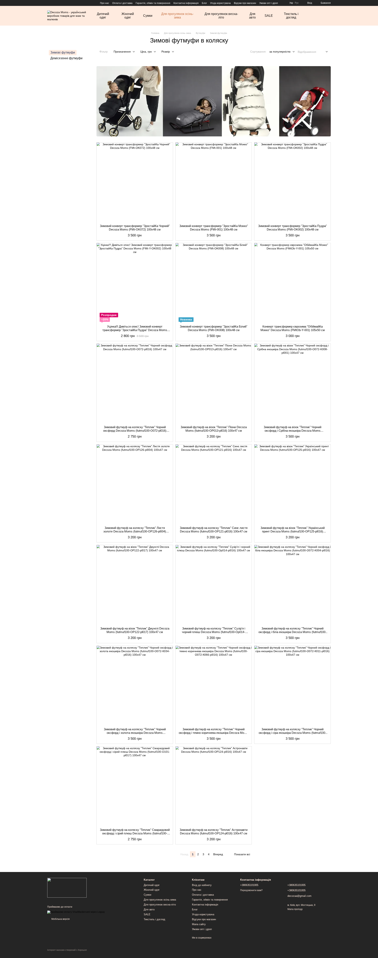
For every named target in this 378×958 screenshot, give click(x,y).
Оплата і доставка (122, 3)
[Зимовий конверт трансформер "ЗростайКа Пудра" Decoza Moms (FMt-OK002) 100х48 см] (292, 182)
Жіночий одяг (127, 15)
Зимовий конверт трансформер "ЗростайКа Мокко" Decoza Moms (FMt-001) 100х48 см (213, 227)
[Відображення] (324, 51)
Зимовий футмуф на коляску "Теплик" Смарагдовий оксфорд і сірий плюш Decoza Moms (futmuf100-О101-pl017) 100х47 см (135, 833)
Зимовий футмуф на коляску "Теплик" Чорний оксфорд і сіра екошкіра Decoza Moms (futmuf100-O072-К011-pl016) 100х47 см (292, 733)
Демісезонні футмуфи (66, 58)
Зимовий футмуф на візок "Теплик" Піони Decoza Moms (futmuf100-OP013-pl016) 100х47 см (214, 428)
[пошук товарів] (317, 16)
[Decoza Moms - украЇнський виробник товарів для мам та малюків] (67, 887)
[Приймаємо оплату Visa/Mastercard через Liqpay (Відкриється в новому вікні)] (76, 912)
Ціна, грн (146, 51)
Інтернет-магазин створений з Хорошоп (67, 950)
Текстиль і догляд (291, 15)
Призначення (122, 51)
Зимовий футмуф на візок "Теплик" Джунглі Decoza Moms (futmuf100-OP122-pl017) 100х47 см (134, 630)
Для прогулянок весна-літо (221, 15)
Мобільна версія (60, 919)
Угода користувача (220, 3)
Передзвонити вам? (251, 890)
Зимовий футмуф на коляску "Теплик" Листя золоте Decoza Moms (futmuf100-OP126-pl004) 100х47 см (134, 531)
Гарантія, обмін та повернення (153, 3)
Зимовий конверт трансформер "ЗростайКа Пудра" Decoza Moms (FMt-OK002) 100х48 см (292, 227)
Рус (297, 3)
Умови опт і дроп (268, 3)
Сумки (147, 15)
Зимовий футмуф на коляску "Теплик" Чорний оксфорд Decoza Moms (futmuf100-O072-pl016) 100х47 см (134, 430)
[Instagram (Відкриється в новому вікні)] (48, 3)
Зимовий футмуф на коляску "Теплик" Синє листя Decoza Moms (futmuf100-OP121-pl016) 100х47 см (213, 529)
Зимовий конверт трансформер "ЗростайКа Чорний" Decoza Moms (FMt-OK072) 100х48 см (135, 227)
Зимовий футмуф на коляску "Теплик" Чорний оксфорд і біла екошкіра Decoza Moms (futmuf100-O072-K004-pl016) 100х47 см (292, 632)
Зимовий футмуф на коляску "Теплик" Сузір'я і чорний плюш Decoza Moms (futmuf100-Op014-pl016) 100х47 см (213, 632)
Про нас (104, 3)
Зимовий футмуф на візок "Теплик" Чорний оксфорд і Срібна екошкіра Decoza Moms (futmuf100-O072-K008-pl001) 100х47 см (292, 430)
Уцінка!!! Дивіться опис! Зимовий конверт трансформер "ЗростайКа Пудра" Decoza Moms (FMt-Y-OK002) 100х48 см (134, 330)
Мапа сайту (199, 924)
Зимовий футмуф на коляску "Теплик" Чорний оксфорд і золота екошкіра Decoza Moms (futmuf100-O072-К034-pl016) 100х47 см (135, 733)
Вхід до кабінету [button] (202, 885)
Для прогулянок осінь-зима (177, 15)
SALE (269, 15)
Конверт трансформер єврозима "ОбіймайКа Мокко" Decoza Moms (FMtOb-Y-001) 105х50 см (292, 328)
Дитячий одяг (103, 15)
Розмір (165, 51)
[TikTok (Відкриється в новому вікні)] (53, 3)
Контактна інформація (186, 3)
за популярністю (280, 51)
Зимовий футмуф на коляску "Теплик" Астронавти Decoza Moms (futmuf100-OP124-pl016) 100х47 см (213, 831)
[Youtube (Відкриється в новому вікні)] (63, 3)
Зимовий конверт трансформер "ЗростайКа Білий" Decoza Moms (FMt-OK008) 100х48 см (213, 328)
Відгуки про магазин (245, 3)
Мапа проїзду (295, 909)
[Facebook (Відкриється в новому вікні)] (58, 3)
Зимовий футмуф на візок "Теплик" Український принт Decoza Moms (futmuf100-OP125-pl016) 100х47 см (292, 531)
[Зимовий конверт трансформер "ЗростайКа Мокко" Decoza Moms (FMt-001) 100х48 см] (214, 182)
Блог (204, 3)
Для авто (252, 15)
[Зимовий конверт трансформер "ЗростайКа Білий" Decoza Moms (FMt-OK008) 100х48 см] (214, 282)
